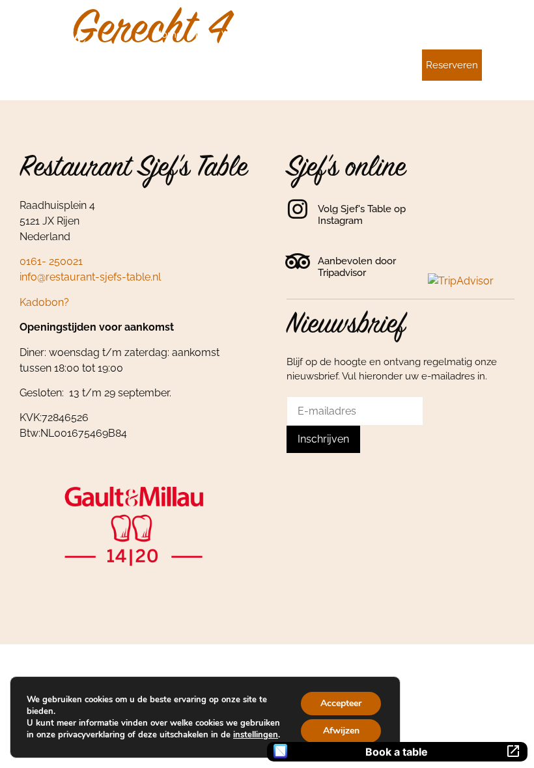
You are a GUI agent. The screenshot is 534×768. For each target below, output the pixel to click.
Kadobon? (44, 302)
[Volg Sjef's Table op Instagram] (298, 209)
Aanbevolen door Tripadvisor (357, 267)
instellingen (255, 735)
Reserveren (452, 65)
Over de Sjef (275, 34)
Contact (388, 65)
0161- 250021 (51, 261)
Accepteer (340, 703)
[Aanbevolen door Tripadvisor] (298, 261)
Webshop (431, 34)
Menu (202, 34)
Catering (384, 34)
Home (168, 34)
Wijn (231, 34)
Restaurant (334, 34)
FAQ (469, 34)
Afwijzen (341, 730)
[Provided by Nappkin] (280, 751)
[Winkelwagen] (506, 32)
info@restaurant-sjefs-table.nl (90, 277)
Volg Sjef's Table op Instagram (362, 214)
